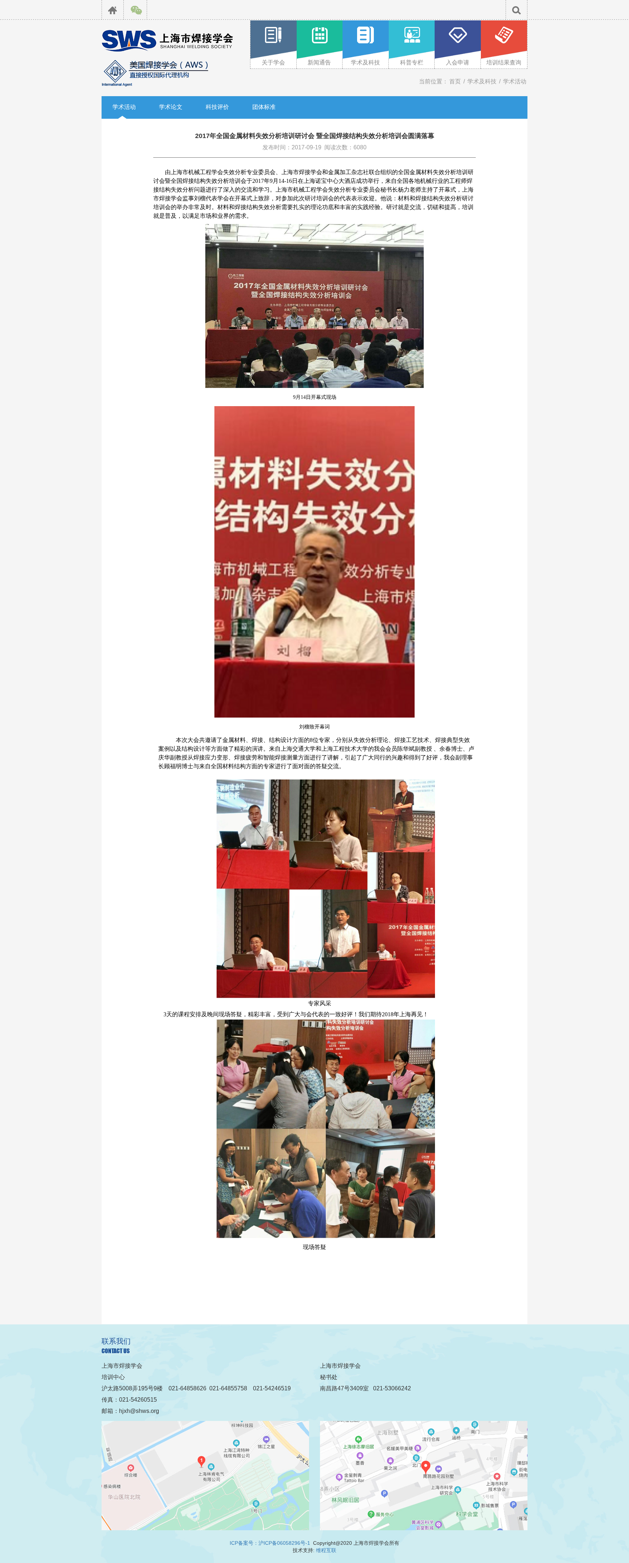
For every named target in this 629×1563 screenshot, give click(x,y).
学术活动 (514, 81)
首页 (455, 81)
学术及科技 (482, 81)
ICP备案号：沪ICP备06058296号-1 (270, 1543)
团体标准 (264, 107)
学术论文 (170, 107)
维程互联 (326, 1550)
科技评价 (217, 107)
